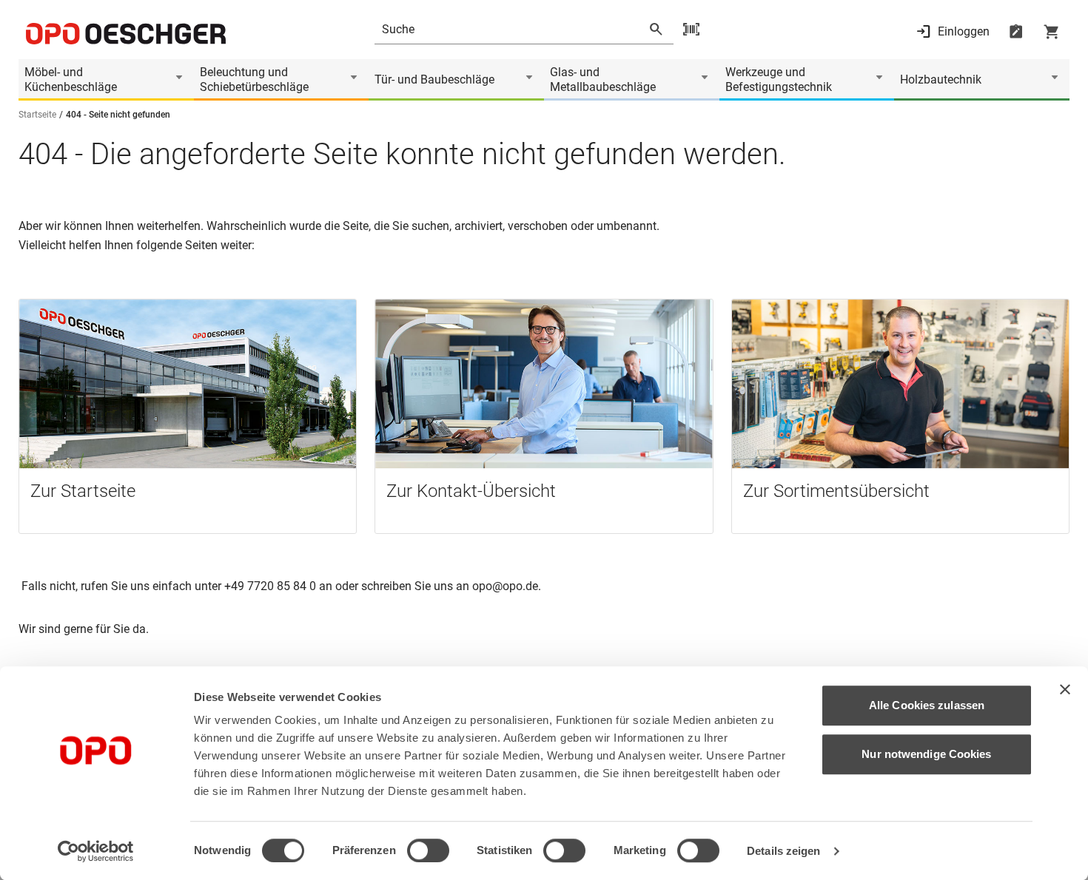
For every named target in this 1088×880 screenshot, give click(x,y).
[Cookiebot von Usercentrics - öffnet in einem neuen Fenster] (96, 851)
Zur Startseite (82, 491)
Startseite (37, 114)
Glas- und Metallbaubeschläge (603, 79)
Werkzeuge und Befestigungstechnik (778, 79)
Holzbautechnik (940, 79)
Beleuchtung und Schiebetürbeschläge (254, 79)
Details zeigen (783, 851)
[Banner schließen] (1065, 689)
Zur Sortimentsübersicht (836, 491)
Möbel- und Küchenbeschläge (70, 79)
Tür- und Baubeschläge (434, 79)
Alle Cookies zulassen (926, 705)
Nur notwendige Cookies (926, 754)
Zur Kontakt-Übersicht (471, 491)
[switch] (428, 850)
